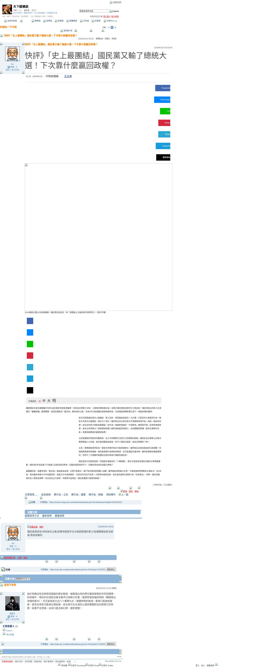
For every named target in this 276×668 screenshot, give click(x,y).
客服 (69, 662)
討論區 (26, 21)
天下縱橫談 (20, 6)
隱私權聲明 (60, 662)
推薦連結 (73, 21)
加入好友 (15, 70)
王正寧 (68, 76)
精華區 (37, 21)
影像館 (60, 21)
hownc (9, 631)
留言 (8, 70)
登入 (197, 665)
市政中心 (111, 21)
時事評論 (158, 485)
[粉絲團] (59, 664)
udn (3, 16)
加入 (203, 665)
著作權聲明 (48, 662)
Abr (12, 64)
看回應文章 (67, 31)
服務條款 (38, 662)
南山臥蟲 (10, 635)
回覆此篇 (34, 527)
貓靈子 (34, 10)
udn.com (118, 661)
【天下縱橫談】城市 (38, 16)
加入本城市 (17, 13)
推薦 (114, 39)
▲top (119, 656)
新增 (125, 491)
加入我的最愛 (39, 13)
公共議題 (167, 485)
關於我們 (19, 662)
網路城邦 (117, 2)
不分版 (13, 27)
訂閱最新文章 (52, 13)
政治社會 (15, 16)
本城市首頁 (12, 21)
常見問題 (28, 662)
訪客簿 (97, 21)
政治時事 (24, 16)
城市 (9, 16)
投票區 (49, 21)
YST (20, 10)
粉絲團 (64, 665)
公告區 (86, 21)
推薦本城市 (28, 13)
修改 (131, 491)
